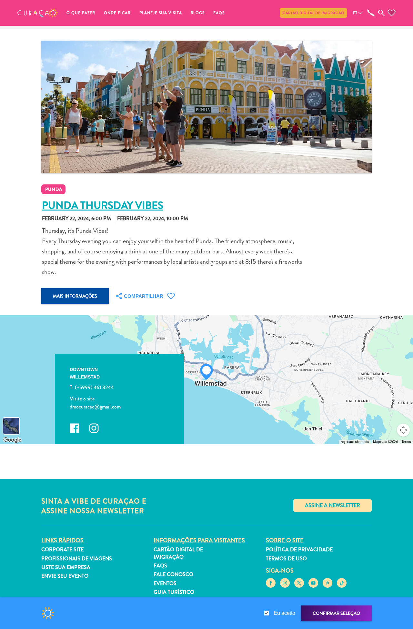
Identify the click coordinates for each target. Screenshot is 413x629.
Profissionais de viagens (76, 558)
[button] (37, 13)
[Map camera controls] (403, 430)
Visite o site (82, 398)
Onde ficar (117, 13)
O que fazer (80, 13)
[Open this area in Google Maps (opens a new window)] (12, 440)
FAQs (219, 13)
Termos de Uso (286, 558)
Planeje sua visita (160, 13)
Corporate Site (62, 549)
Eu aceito (284, 613)
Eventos (165, 583)
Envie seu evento (64, 576)
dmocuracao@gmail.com (95, 407)
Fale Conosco (173, 574)
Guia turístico (174, 592)
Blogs (198, 13)
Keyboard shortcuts (354, 442)
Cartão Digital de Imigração (313, 12)
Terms (406, 442)
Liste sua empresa (65, 567)
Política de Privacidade (299, 549)
